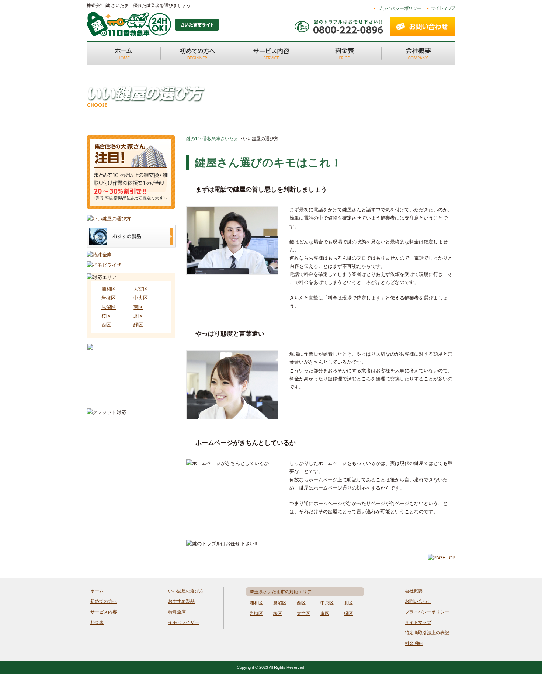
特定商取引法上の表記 (427, 632)
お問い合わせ (418, 601)
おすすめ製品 (181, 601)
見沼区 (108, 307)
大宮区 (140, 289)
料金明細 (414, 643)
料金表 (97, 622)
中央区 (140, 298)
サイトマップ (418, 622)
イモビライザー (183, 622)
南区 (138, 307)
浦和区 (108, 289)
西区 (106, 325)
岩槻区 (108, 298)
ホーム (97, 591)
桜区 (106, 316)
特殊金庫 (177, 612)
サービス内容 (103, 612)
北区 (138, 316)
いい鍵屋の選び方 (186, 591)
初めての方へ (103, 601)
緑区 (138, 325)
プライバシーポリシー (427, 612)
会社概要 (414, 591)
